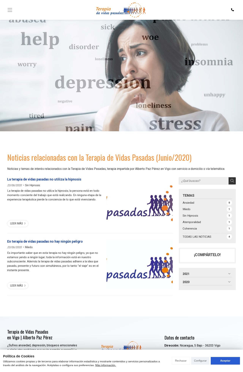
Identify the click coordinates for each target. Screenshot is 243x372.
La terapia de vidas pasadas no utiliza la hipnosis (44, 179)
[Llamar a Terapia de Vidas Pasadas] (232, 10)
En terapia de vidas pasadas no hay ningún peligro (45, 241)
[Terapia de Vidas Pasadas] (121, 9)
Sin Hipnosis (32, 185)
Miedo (29, 247)
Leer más (16, 223)
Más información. (105, 365)
